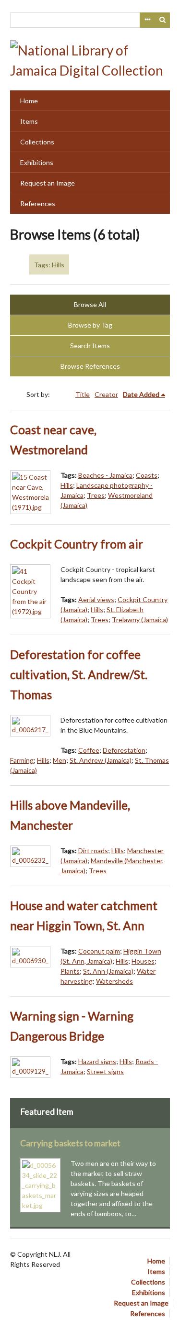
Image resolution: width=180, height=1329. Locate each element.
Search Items (90, 345)
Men (59, 760)
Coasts (146, 475)
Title (82, 394)
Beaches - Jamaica (105, 475)
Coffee (88, 750)
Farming (22, 760)
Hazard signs (97, 1061)
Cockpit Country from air (76, 544)
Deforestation (124, 750)
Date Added (141, 394)
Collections (37, 142)
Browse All (90, 304)
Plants (70, 971)
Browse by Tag (90, 325)
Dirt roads (93, 850)
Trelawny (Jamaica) (140, 619)
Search (162, 20)
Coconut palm (99, 951)
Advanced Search (147, 20)
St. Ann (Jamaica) (108, 971)
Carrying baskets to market (70, 1143)
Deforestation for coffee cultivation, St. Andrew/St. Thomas (78, 675)
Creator (106, 394)
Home (29, 101)
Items (29, 121)
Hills (66, 485)
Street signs (105, 1071)
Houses (143, 961)
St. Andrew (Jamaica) (101, 760)
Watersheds (114, 981)
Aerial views (96, 599)
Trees (96, 495)
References (37, 203)
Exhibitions (36, 162)
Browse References (90, 366)
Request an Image (47, 183)
